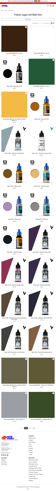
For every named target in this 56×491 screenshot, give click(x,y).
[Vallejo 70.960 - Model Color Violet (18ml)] (42, 238)
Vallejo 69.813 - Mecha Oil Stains (14, 186)
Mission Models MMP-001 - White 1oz (42, 53)
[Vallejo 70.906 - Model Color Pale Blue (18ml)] (14, 139)
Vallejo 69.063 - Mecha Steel (42, 219)
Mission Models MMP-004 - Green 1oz (42, 86)
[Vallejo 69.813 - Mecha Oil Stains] (14, 172)
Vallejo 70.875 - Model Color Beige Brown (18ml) (42, 352)
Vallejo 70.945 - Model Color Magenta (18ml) (14, 285)
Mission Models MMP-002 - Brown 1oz (14, 53)
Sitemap (31, 480)
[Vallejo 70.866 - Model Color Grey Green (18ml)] (14, 338)
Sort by (41, 23)
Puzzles (31, 452)
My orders (4, 462)
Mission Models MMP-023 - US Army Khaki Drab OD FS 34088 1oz (14, 385)
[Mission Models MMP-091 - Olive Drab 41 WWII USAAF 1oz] (42, 371)
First (26, 428)
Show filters (28, 19)
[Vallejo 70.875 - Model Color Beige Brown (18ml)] (42, 338)
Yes (35, 1)
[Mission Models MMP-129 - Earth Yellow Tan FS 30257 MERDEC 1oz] (14, 105)
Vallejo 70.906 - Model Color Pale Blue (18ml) (14, 153)
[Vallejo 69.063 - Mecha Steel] (42, 205)
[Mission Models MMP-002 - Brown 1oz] (14, 39)
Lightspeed (37, 486)
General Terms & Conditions (36, 474)
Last (30, 428)
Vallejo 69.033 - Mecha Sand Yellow (41, 186)
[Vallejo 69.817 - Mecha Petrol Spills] (14, 238)
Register (3, 460)
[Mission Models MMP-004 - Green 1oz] (42, 72)
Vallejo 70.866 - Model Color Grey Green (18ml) (14, 352)
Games (30, 446)
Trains (30, 454)
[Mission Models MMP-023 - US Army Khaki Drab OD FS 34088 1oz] (14, 371)
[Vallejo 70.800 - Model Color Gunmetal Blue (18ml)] (42, 303)
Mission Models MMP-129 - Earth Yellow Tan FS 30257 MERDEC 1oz (14, 119)
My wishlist (4, 464)
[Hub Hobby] (5, 5)
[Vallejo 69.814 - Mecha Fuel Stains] (42, 105)
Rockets (31, 450)
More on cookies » (44, 1)
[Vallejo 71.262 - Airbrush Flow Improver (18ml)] (42, 139)
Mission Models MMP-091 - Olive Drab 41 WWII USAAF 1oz (42, 385)
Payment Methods (33, 478)
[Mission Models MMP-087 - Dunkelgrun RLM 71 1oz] (42, 405)
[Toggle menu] (53, 5)
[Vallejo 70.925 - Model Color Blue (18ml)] (42, 271)
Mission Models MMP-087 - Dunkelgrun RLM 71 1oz (41, 419)
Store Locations (33, 462)
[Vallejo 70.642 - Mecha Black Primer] (14, 72)
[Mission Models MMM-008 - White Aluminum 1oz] (14, 405)
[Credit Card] (28, 489)
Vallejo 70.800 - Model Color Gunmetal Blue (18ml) (41, 318)
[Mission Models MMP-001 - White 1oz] (42, 39)
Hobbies (31, 440)
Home (2, 10)
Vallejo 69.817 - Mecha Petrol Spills (14, 252)
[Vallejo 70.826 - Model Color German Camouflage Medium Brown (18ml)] (14, 303)
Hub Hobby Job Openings (35, 470)
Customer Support (33, 472)
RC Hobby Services (33, 464)
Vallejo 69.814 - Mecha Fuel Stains (41, 119)
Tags (6, 10)
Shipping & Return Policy (35, 468)
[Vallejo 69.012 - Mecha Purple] (14, 205)
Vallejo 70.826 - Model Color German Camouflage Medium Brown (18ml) (14, 318)
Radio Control (32, 438)
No (38, 1)
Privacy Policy (32, 476)
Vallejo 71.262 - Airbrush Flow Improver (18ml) (41, 153)
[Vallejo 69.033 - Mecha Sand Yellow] (42, 172)
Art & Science (32, 442)
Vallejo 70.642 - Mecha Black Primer (14, 86)
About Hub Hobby (33, 460)
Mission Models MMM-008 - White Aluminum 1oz (14, 419)
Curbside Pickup (33, 466)
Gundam (31, 448)
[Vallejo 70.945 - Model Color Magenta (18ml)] (14, 271)
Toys (30, 444)
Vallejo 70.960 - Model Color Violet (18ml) (41, 252)
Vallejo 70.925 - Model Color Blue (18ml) (41, 285)
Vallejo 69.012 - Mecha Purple (14, 219)
